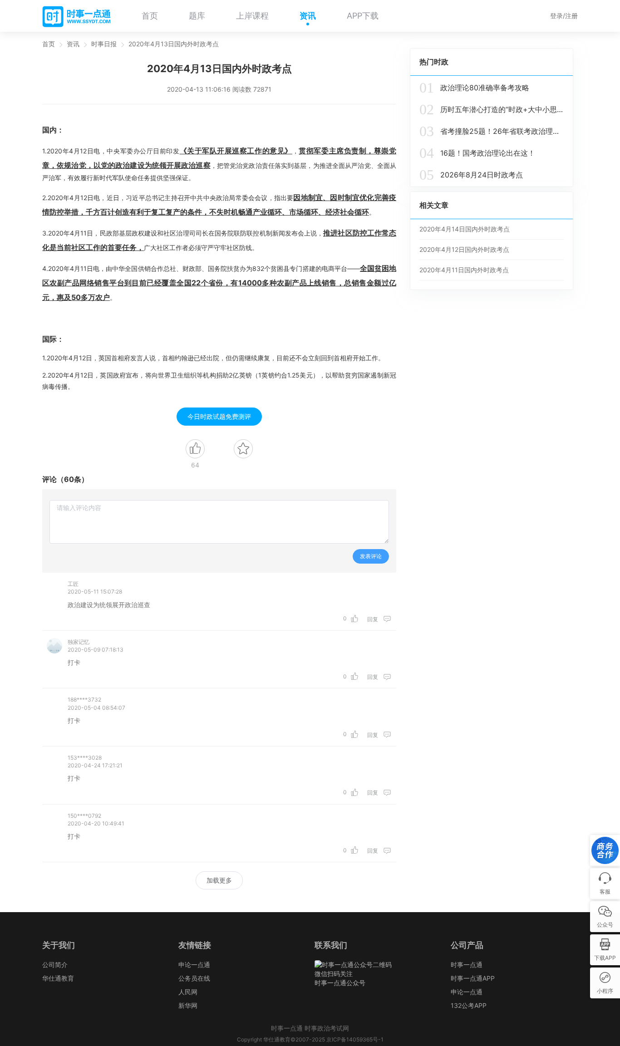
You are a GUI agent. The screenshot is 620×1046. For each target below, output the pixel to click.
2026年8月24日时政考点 (471, 174)
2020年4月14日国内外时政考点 (464, 229)
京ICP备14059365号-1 (355, 1039)
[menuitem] (149, 16)
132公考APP (469, 1005)
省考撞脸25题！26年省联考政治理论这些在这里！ (491, 131)
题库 (197, 15)
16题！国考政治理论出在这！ (477, 153)
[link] (48, 44)
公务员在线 (194, 978)
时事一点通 (466, 964)
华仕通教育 (58, 978)
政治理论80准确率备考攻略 (474, 87)
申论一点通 (194, 964)
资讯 (308, 15)
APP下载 (363, 15)
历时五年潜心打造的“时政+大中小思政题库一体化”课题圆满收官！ (491, 109)
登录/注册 (564, 16)
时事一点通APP (473, 978)
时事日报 (104, 44)
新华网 (187, 1005)
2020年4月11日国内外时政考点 (464, 270)
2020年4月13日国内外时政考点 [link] (173, 44)
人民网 (187, 992)
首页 (150, 15)
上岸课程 (252, 15)
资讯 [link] (73, 44)
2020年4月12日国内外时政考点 (464, 249)
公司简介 (55, 964)
